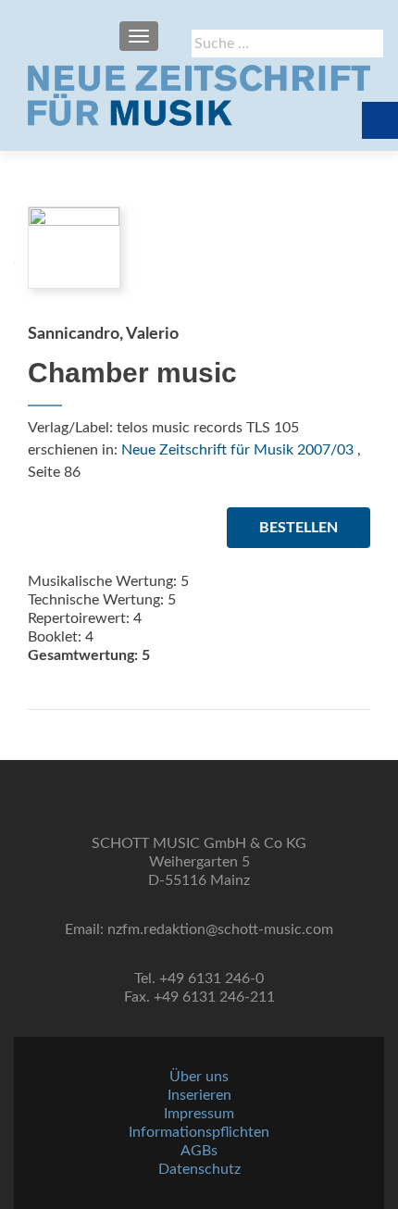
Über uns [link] (199, 1076)
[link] (199, 95)
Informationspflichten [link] (199, 1132)
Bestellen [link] (298, 527)
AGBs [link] (199, 1150)
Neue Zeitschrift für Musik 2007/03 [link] (237, 449)
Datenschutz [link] (199, 1169)
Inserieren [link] (199, 1095)
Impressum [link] (199, 1113)
